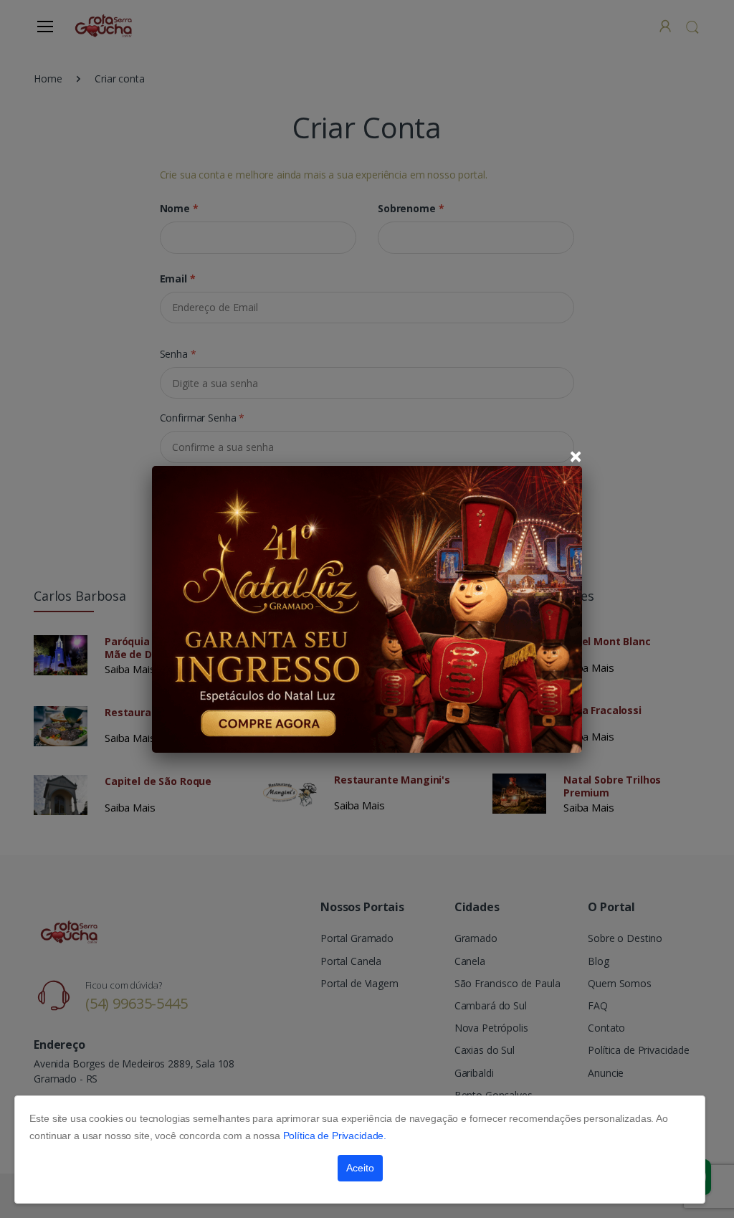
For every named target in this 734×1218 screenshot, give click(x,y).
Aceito (360, 1168)
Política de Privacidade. (335, 1135)
